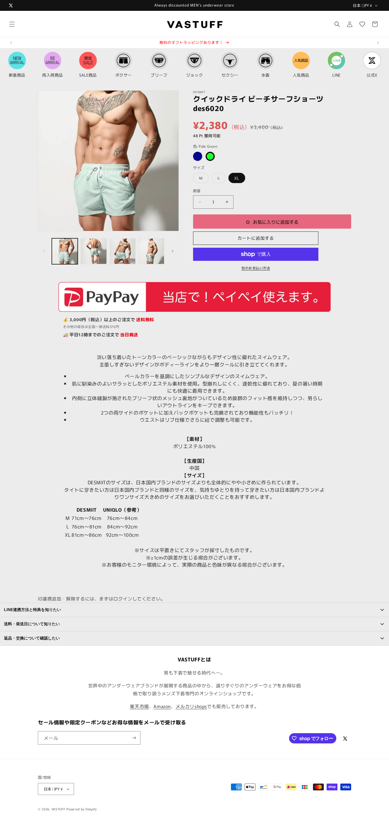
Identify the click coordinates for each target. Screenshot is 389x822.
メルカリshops (191, 706)
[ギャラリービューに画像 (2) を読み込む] (94, 251)
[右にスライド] (172, 251)
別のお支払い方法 (255, 267)
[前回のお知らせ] (11, 42)
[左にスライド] (44, 251)
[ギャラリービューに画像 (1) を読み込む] (65, 251)
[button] (12, 24)
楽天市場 (139, 706)
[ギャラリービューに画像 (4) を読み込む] (151, 251)
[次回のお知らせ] (378, 42)
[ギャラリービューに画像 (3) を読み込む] (123, 251)
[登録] (134, 738)
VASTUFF (58, 809)
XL (236, 178)
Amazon (162, 706)
